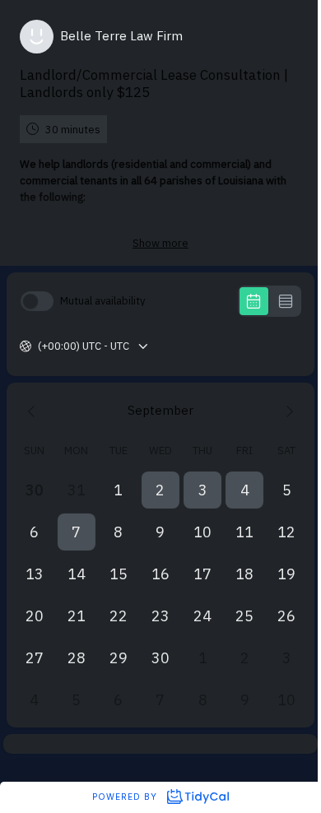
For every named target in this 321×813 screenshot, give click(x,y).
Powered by (126, 796)
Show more (160, 243)
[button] (160, 490)
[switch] (37, 301)
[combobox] (39, 346)
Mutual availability (103, 300)
